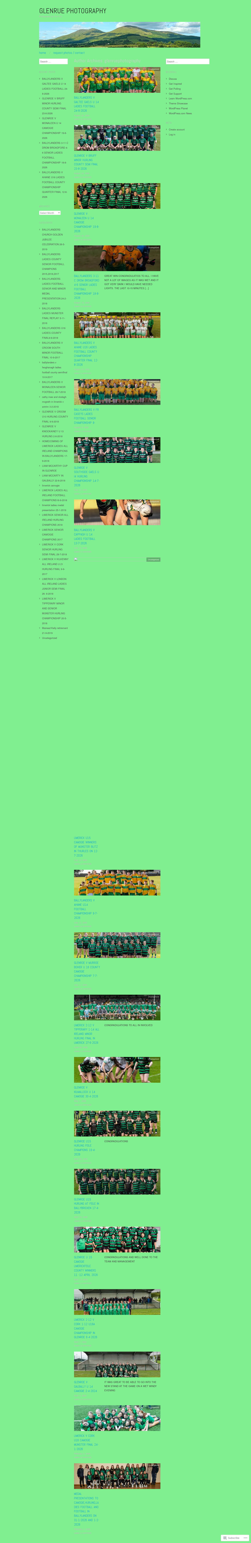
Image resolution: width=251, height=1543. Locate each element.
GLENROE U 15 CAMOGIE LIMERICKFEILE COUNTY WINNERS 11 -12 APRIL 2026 (86, 1266)
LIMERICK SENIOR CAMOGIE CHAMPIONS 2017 (52, 534)
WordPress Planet (178, 108)
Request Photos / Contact (69, 52)
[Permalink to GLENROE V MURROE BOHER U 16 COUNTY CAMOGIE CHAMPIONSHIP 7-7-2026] (117, 946)
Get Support (175, 93)
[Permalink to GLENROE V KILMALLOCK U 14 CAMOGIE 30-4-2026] (117, 1071)
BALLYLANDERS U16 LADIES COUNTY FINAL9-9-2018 (53, 333)
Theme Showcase (178, 103)
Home (42, 52)
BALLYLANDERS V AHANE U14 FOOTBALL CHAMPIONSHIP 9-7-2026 (86, 909)
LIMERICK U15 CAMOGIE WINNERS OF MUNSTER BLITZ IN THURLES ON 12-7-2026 (86, 846)
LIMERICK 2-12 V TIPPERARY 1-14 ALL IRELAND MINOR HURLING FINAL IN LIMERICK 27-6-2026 (86, 1034)
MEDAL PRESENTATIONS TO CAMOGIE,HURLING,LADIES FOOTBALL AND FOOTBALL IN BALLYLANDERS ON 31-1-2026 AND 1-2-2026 (86, 1509)
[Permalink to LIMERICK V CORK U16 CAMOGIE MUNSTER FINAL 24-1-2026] (117, 1419)
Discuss (173, 78)
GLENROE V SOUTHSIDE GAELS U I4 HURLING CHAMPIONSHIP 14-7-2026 (86, 476)
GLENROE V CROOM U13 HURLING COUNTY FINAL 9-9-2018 (55, 416)
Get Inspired (175, 83)
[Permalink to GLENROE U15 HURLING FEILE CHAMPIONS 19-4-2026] (117, 1124)
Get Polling (175, 88)
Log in (172, 134)
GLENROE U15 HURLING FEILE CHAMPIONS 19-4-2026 (85, 1147)
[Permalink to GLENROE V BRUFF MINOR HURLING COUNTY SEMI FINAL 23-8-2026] (117, 139)
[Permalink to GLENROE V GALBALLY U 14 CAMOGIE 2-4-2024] (117, 1365)
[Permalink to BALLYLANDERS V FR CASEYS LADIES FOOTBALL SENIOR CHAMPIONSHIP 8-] (117, 393)
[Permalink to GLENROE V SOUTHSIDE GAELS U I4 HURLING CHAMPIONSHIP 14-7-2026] (117, 451)
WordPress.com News (180, 113)
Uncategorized (153, 69)
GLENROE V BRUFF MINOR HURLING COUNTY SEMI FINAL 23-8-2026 (86, 162)
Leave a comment (82, 119)
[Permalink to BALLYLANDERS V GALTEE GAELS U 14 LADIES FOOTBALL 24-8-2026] (117, 81)
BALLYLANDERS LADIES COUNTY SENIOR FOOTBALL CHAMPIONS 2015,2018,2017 (53, 264)
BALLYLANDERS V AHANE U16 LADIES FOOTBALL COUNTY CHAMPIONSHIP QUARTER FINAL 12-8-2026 (86, 354)
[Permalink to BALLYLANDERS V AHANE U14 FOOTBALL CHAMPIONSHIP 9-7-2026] (117, 883)
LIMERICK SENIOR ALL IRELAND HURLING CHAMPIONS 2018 (55, 519)
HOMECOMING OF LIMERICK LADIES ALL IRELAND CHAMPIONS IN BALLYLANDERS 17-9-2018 (55, 451)
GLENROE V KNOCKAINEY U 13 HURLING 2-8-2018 (53, 431)
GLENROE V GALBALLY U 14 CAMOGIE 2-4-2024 (85, 1386)
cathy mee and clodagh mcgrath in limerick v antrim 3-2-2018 (54, 402)
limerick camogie (51, 485)
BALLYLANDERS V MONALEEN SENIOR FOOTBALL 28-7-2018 (54, 387)
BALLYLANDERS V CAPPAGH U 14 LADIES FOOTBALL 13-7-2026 (84, 536)
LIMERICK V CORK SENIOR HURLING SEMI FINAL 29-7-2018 (54, 549)
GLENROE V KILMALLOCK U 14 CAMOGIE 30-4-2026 (86, 1091)
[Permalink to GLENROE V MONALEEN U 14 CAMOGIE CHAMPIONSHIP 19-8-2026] (117, 197)
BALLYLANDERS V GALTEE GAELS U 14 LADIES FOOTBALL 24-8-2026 (86, 104)
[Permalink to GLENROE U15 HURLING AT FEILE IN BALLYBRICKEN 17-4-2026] (117, 1182)
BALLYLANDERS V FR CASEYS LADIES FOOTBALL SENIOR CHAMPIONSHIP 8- (86, 416)
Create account (177, 129)
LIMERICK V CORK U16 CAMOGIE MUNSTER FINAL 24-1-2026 (86, 1442)
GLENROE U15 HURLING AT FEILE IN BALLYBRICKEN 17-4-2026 (86, 1205)
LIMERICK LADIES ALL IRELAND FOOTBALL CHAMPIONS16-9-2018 (55, 495)
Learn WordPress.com (180, 98)
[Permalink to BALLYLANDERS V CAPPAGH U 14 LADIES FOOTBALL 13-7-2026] (117, 513)
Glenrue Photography (72, 10)
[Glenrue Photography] (119, 36)
